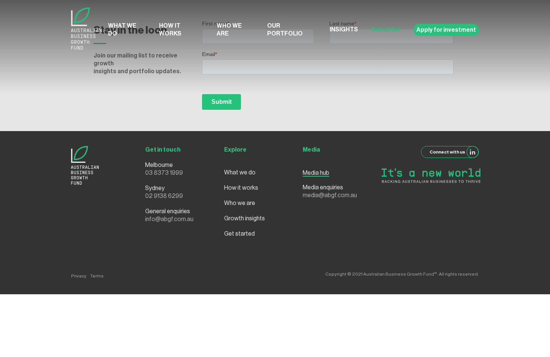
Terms (97, 276)
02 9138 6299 (164, 196)
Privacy (78, 276)
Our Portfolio (285, 30)
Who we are (229, 30)
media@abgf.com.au (330, 195)
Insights (344, 29)
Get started (239, 234)
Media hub (316, 173)
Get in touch (163, 150)
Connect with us (447, 152)
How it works (170, 30)
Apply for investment (446, 30)
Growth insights (244, 218)
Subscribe (385, 29)
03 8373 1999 (164, 173)
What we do (122, 30)
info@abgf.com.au (169, 219)
